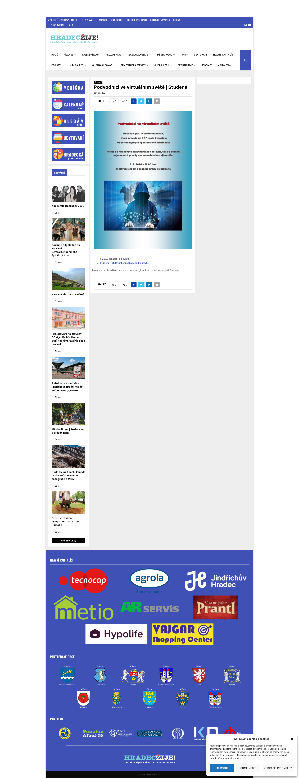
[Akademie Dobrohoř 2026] (68, 190)
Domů (54, 54)
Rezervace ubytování (160, 20)
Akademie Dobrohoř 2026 (68, 206)
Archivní (98, 82)
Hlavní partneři (223, 54)
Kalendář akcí (116, 20)
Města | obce (164, 54)
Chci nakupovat (102, 65)
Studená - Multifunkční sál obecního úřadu (124, 263)
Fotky (184, 54)
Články (68, 54)
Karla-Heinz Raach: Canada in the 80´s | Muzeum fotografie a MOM (68, 475)
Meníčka (103, 20)
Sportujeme (185, 65)
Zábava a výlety (138, 54)
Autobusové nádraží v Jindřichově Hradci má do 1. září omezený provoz (68, 387)
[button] (292, 739)
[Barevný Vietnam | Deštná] (68, 279)
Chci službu (161, 65)
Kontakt (176, 20)
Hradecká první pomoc (136, 20)
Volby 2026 (224, 65)
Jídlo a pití (76, 65)
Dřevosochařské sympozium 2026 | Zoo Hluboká (66, 521)
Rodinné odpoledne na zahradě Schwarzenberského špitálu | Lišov (66, 250)
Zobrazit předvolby (278, 768)
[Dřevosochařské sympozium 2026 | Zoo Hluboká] (68, 502)
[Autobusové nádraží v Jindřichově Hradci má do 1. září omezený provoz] (68, 368)
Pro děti (56, 65)
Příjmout (221, 768)
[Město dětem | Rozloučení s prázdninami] (68, 414)
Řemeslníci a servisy (133, 65)
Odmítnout (248, 768)
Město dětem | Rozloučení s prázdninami (68, 431)
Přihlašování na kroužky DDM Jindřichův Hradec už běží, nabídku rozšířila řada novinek (68, 339)
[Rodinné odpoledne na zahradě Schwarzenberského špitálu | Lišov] (68, 229)
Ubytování (200, 54)
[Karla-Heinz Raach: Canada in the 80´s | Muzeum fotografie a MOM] (68, 456)
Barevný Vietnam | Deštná (68, 294)
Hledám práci (114, 54)
